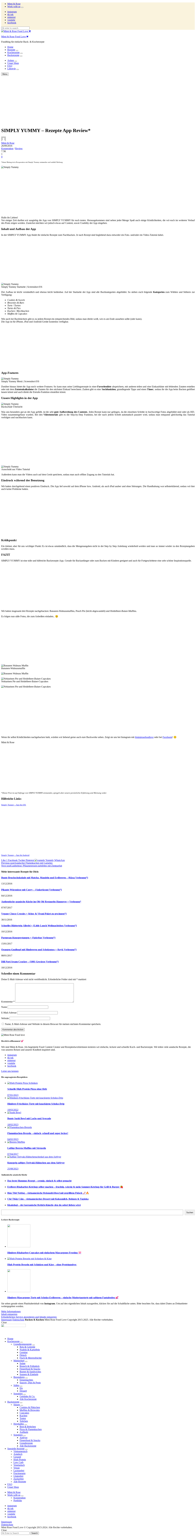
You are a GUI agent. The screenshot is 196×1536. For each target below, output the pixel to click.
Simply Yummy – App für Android (15, 855)
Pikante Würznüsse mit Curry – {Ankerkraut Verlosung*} (31, 889)
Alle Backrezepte (28, 1446)
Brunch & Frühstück (30, 1366)
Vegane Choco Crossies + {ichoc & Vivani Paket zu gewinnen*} (34, 913)
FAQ (9, 66)
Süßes (16, 1385)
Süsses (16, 1404)
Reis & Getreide (27, 1347)
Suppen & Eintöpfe (29, 1374)
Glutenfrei (18, 1476)
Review (19, 148)
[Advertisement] (98, 98)
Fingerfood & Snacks (30, 1369)
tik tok (10, 14)
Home (10, 47)
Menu (4, 74)
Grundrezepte (26, 1443)
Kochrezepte (13, 52)
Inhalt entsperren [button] (9, 1314)
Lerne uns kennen (10, 1071)
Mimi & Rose (14, 3)
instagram (12, 11)
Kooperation (7, 148)
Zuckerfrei (18, 1479)
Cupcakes (24, 1413)
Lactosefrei (18, 1470)
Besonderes (19, 1377)
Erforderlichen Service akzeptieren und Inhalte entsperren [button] (29, 1317)
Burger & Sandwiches (30, 1371)
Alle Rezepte (19, 1481)
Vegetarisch (19, 1465)
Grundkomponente (22, 1344)
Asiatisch (17, 1454)
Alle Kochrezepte (28, 1399)
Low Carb (18, 1462)
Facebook (167, 737)
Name (4, 1007)
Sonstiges (18, 1393)
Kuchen (23, 1415)
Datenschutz (18, 1319)
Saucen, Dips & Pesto (30, 1382)
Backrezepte (13, 55)
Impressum (6, 1319)
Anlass (10, 60)
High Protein (19, 1459)
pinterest (11, 17)
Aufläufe (24, 1432)
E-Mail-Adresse (9, 1012)
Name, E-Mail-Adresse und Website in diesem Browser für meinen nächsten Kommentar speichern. (53, 1024)
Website (5, 1018)
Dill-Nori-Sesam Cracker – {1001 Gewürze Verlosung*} (30, 961)
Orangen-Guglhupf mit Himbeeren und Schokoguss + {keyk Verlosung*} (39, 949)
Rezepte (11, 49)
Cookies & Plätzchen (30, 1407)
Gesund (17, 1457)
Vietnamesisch (20, 1451)
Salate (22, 1363)
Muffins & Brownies (30, 1410)
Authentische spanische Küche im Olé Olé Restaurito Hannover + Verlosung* (41, 901)
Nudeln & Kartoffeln (30, 1349)
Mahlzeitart (18, 1360)
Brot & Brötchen (28, 1426)
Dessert (23, 1391)
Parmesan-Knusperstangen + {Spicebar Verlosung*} (28, 937)
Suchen (189, 1212)
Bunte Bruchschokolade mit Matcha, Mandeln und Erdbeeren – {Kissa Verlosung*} (44, 877)
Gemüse (24, 1352)
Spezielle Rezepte (15, 1448)
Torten (23, 1418)
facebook (11, 22)
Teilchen (24, 1421)
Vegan (16, 1468)
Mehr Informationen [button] (11, 1311)
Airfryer (23, 1437)
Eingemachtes (26, 1380)
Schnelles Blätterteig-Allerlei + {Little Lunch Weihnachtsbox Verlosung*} (39, 925)
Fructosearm (19, 1473)
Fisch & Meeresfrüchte (31, 1358)
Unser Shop (13, 63)
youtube (11, 20)
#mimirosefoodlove (144, 737)
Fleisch (23, 1355)
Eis (21, 1388)
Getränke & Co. (27, 1396)
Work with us (13, 6)
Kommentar (8, 1001)
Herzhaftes (18, 1424)
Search (34, 1533)
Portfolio (17, 1500)
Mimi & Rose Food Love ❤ (14, 36)
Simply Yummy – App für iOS (13, 805)
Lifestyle (11, 68)
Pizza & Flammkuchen (31, 1429)
